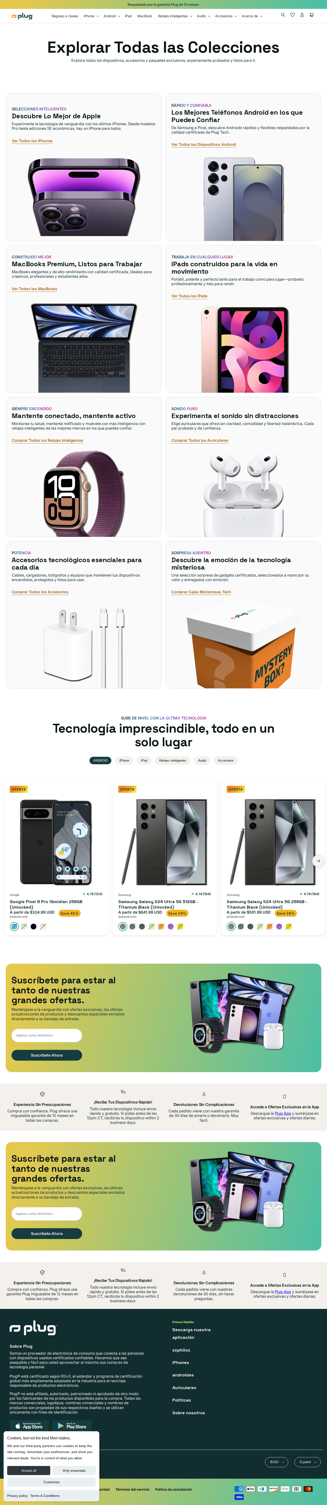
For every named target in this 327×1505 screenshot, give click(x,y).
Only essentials (74, 1470)
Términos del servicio (132, 1489)
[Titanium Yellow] (180, 926)
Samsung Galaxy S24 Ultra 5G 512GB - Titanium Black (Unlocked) (158, 904)
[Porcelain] (43, 926)
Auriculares (184, 1387)
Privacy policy (17, 1496)
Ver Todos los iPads (189, 296)
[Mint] (24, 926)
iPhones (180, 1362)
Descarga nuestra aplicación (191, 1333)
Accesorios (226, 760)
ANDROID (100, 760)
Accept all (29, 1470)
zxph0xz (181, 1350)
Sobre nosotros (188, 1412)
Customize (52, 1482)
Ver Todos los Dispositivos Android (203, 144)
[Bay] (14, 926)
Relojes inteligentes (172, 760)
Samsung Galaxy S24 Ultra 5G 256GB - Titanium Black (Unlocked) (267, 904)
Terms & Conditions (45, 1496)
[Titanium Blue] (132, 926)
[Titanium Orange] (161, 926)
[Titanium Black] (123, 926)
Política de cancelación (173, 1489)
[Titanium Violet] (171, 926)
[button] (91, 16)
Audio (202, 760)
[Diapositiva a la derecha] (318, 861)
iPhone (124, 760)
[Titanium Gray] (142, 926)
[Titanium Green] (151, 926)
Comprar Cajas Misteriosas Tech (201, 592)
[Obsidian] (33, 926)
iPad (144, 760)
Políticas (181, 1400)
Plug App (283, 1113)
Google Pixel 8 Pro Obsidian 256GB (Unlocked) (46, 904)
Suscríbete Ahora (47, 1055)
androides (183, 1375)
